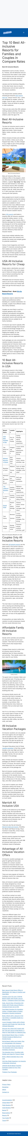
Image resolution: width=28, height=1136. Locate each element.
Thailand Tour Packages (9, 1072)
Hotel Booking (6, 1107)
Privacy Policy (6, 1084)
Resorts (4, 1115)
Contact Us (5, 1092)
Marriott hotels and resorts (10, 827)
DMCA (4, 1089)
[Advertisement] (14, 14)
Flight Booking (6, 1105)
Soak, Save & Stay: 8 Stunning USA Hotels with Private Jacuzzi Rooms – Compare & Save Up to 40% (13, 1005)
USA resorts (9, 214)
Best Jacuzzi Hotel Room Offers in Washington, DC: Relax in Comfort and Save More (13, 992)
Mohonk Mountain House (5, 460)
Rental (4, 1110)
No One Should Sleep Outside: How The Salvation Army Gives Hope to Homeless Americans (13, 1047)
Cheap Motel (6, 1102)
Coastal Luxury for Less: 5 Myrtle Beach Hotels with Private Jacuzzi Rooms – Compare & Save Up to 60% (13, 998)
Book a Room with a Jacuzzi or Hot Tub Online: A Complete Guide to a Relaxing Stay (12, 1017)
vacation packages (7, 748)
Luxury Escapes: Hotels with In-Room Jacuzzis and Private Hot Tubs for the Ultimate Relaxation (13, 1024)
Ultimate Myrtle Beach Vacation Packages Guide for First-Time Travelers (11, 1067)
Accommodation (7, 1100)
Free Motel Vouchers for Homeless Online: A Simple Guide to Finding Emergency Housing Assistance (12, 1011)
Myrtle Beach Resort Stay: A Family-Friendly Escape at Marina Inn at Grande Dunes (13, 1037)
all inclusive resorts (14, 544)
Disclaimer (5, 1087)
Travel (4, 1120)
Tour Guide (5, 1118)
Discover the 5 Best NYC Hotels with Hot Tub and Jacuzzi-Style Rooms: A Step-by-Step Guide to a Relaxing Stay (14, 1030)
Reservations (6, 1113)
